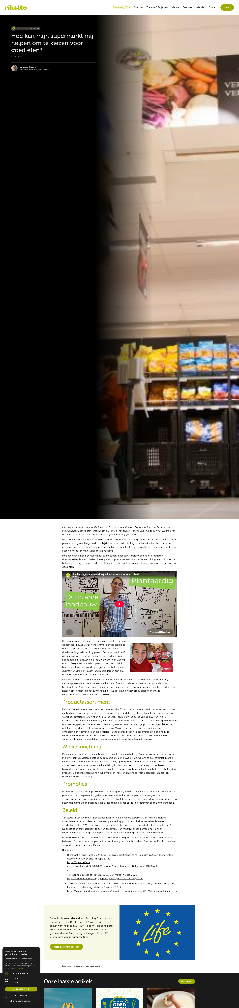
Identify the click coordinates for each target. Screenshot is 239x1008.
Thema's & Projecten (157, 7)
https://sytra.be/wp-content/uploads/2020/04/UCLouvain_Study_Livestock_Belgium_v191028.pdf (112, 864)
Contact (213, 7)
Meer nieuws (186, 981)
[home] (16, 7)
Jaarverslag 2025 (121, 7)
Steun (227, 7)
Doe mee (187, 7)
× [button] (37, 950)
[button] (21, 1001)
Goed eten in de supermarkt (88, 966)
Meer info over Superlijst (66, 947)
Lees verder (19, 968)
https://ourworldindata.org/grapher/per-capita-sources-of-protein (105, 878)
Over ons (138, 7)
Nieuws (175, 7)
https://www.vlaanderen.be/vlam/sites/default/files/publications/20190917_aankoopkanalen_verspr (123, 891)
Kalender (200, 7)
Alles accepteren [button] (21, 989)
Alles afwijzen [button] (21, 995)
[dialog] (21, 976)
